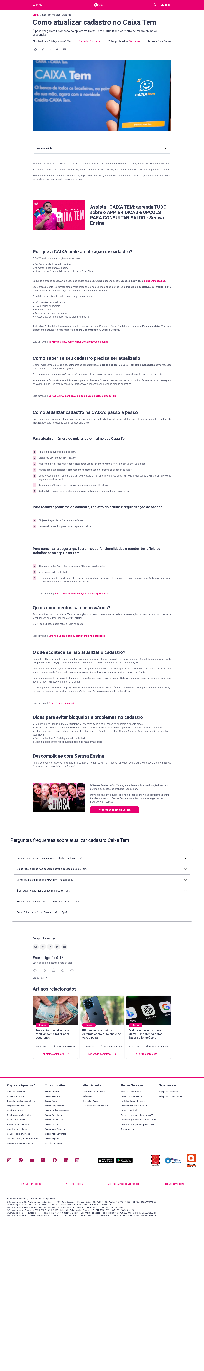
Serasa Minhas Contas (55, 1134)
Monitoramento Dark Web (19, 1115)
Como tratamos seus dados (20, 1143)
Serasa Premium (52, 1096)
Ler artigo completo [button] (52, 1054)
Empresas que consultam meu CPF (137, 1115)
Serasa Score (51, 1101)
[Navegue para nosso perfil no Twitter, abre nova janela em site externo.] (43, 1160)
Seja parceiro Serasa (168, 1091)
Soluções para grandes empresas (22, 1138)
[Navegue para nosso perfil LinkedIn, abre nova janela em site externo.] (66, 1160)
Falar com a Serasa (16, 1120)
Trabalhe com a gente (174, 1184)
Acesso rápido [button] (45, 148)
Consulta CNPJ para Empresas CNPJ (138, 1124)
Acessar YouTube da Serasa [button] (115, 809)
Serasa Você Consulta (55, 1129)
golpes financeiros (154, 281)
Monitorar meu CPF (16, 1110)
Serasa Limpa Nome (54, 1106)
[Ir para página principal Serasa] (99, 4)
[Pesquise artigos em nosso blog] (155, 5)
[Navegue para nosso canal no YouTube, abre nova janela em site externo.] (32, 1160)
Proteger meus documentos (134, 1106)
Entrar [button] (168, 4)
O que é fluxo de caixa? (61, 703)
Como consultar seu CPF (132, 1096)
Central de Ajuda (90, 1101)
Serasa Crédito (52, 1091)
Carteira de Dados (53, 1143)
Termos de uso (127, 1129)
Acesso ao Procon (74, 1184)
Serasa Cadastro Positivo (57, 1110)
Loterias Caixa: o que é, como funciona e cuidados (76, 635)
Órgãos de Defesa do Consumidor (123, 1184)
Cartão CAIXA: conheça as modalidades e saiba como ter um (82, 395)
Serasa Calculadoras (54, 1115)
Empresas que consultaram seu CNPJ (138, 1120)
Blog (35, 14)
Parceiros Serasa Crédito (18, 1124)
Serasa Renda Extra (54, 1120)
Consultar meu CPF (16, 1091)
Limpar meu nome (15, 1096)
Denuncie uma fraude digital (96, 1106)
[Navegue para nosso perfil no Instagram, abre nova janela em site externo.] (9, 1160)
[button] (36, 49)
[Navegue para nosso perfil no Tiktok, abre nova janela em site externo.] (21, 1160)
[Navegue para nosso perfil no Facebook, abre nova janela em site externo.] (55, 1160)
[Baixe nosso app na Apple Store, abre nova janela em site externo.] (106, 1162)
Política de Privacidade (30, 1184)
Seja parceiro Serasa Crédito (172, 1096)
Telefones (87, 1096)
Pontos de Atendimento (94, 1091)
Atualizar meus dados (17, 1129)
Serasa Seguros (52, 1138)
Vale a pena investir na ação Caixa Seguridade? (81, 593)
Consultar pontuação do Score (21, 1101)
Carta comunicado (129, 1110)
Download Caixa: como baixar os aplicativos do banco (78, 341)
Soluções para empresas (18, 1134)
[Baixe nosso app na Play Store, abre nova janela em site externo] (124, 1162)
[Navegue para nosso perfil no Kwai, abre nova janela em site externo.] (77, 1160)
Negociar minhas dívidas (18, 1106)
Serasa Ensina (51, 1124)
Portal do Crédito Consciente (134, 1101)
